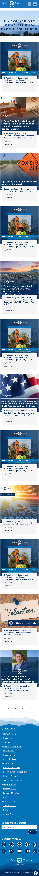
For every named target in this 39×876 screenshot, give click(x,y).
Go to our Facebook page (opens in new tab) (4, 852)
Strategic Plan (9, 788)
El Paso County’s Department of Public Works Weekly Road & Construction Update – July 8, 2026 (18, 357)
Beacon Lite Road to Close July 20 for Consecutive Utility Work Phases (19, 190)
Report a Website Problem (15, 772)
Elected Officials (10, 759)
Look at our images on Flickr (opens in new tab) (35, 845)
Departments (9, 755)
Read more (7, 89)
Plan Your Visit (9, 801)
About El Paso (9, 805)
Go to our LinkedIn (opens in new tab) (35, 852)
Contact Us (8, 763)
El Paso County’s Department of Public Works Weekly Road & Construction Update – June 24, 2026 (19, 577)
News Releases (9, 784)
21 (30, 709)
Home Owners (9, 734)
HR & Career (8, 750)
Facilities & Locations (12, 746)
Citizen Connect (10, 814)
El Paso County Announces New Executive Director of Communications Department (17, 688)
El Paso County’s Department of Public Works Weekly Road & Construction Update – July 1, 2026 (18, 468)
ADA (5, 797)
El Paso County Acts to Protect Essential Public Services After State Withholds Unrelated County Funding (19, 135)
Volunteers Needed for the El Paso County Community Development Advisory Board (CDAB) (18, 632)
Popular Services (10, 776)
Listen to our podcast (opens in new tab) (27, 845)
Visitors (6, 742)
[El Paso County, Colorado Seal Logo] (19, 861)
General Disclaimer (11, 767)
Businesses (8, 738)
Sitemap (7, 810)
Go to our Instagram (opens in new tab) (28, 852)
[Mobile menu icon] (35, 4)
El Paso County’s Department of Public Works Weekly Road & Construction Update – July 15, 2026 (18, 244)
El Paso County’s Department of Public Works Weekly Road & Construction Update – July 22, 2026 (18, 80)
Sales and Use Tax (11, 793)
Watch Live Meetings (12, 780)
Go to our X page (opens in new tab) (12, 852)
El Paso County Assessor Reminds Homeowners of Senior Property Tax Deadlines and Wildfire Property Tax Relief (19, 301)
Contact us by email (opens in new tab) (20, 845)
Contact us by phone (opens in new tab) (12, 845)
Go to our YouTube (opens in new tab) (20, 852)
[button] (29, 4)
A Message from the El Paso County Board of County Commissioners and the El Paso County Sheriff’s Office (19, 413)
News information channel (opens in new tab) (4, 845)
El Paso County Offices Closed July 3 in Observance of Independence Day (19, 523)
